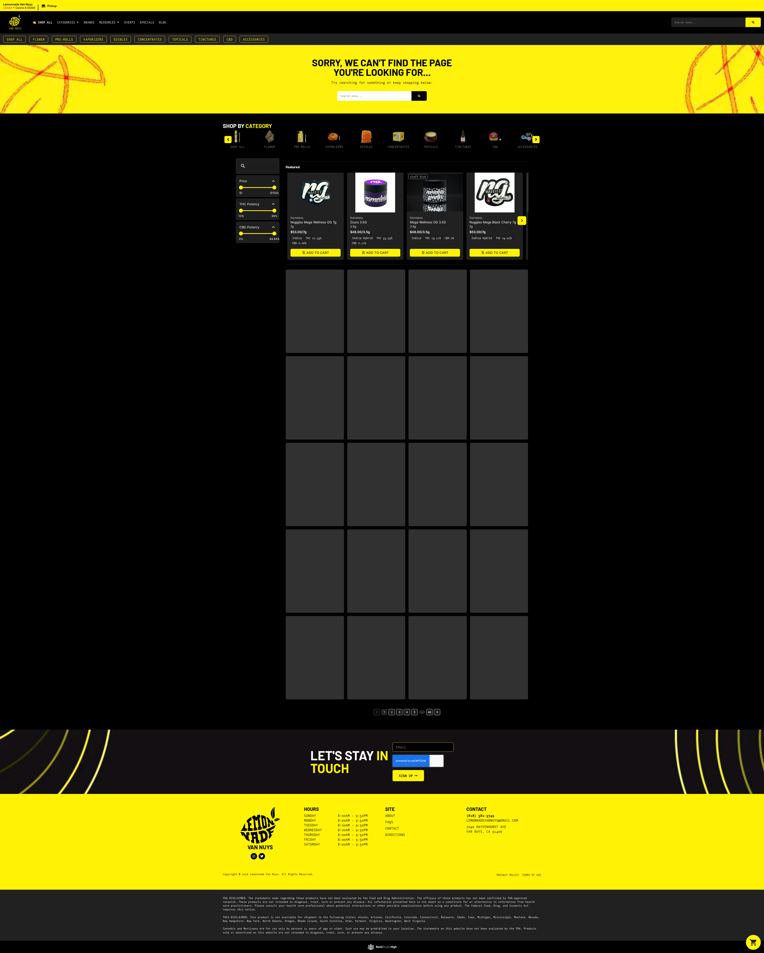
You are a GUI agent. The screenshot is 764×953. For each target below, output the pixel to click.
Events (129, 22)
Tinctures (207, 39)
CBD (230, 39)
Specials (147, 22)
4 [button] (407, 712)
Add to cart (317, 253)
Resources (107, 22)
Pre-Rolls (64, 39)
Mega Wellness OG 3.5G (428, 222)
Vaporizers (93, 39)
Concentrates (150, 39)
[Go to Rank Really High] (382, 947)
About (390, 815)
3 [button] (399, 712)
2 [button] (392, 712)
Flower (39, 39)
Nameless (296, 217)
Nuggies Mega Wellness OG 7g (313, 222)
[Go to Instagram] (254, 856)
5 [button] (414, 712)
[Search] (753, 22)
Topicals (180, 39)
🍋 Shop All (42, 22)
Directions (395, 834)
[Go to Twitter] (262, 856)
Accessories (254, 39)
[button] (30, 6)
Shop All (14, 39)
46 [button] (429, 712)
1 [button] (384, 712)
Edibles (121, 39)
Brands (89, 22)
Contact (392, 828)
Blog (162, 22)
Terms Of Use (531, 875)
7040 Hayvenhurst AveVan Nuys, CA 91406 (486, 829)
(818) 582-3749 (480, 815)
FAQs (389, 821)
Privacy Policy (508, 875)
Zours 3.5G (358, 222)
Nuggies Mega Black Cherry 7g (493, 222)
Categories (66, 22)
